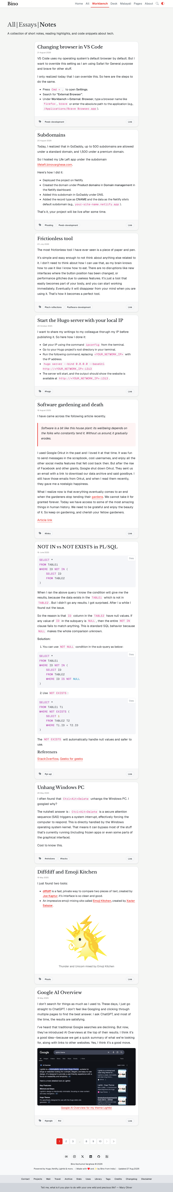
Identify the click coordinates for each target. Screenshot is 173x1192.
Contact (25, 1179)
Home (79, 3)
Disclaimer (146, 1179)
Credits (118, 1179)
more (70, 1168)
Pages (138, 3)
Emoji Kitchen (102, 901)
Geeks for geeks (71, 759)
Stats (79, 1179)
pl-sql (49, 774)
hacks (64, 858)
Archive (68, 1179)
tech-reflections (54, 307)
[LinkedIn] (90, 1156)
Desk (113, 3)
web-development (55, 121)
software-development (79, 307)
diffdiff (47, 891)
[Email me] (66, 1156)
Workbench (100, 3)
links (48, 533)
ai (60, 1120)
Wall (48, 1179)
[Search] (157, 3)
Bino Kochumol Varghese (82, 1164)
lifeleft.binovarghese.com (54, 165)
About (149, 3)
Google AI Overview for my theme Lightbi (86, 1108)
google (49, 1120)
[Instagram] (74, 1156)
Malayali (125, 3)
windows (50, 858)
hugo (48, 391)
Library (98, 1179)
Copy (131, 558)
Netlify (55, 1168)
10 (100, 1141)
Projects (38, 1179)
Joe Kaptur (50, 896)
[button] (162, 3)
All (87, 3)
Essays (28, 25)
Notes (48, 24)
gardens (97, 497)
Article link (44, 520)
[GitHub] (98, 1156)
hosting (50, 225)
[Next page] (107, 1141)
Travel (58, 1179)
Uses (88, 1179)
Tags (108, 1179)
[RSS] (106, 1156)
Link (130, 122)
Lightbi (62, 1168)
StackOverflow (47, 759)
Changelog (131, 1179)
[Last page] (113, 1141)
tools (48, 979)
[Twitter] (82, 1156)
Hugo (48, 1168)
